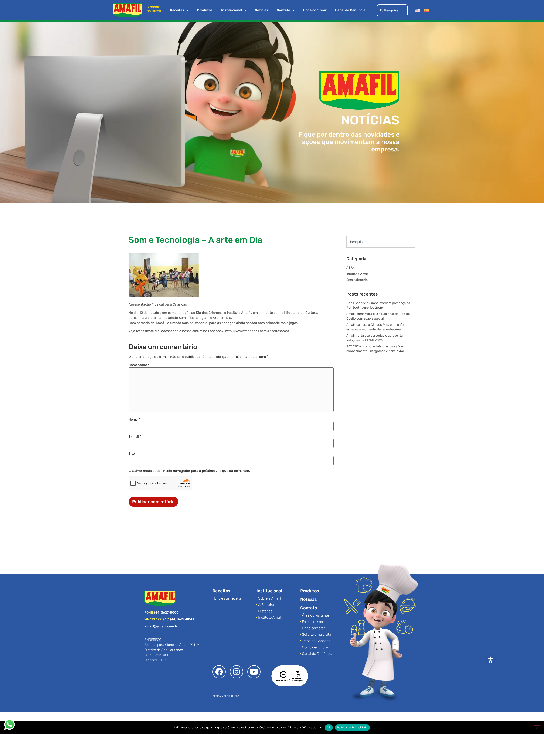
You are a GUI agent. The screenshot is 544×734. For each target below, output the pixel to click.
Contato (283, 10)
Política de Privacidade (352, 727)
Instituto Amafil (357, 274)
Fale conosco (312, 622)
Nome (134, 419)
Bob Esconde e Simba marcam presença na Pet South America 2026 (378, 305)
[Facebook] (219, 671)
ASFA (350, 268)
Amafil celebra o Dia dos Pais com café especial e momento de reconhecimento (376, 327)
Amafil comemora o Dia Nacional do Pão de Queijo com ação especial (378, 316)
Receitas (177, 10)
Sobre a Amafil (269, 598)
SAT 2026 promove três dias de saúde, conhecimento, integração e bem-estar (375, 348)
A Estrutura (267, 605)
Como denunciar (315, 647)
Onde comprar (315, 10)
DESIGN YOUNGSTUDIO (225, 696)
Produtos (205, 10)
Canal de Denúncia (350, 10)
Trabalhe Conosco (316, 641)
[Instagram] (236, 671)
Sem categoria (357, 280)
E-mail (135, 436)
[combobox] (392, 10)
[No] (537, 727)
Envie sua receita (228, 598)
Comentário (139, 365)
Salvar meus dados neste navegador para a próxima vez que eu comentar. (191, 471)
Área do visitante (315, 615)
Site (132, 453)
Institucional (231, 10)
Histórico (265, 611)
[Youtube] (254, 671)
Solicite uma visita (316, 634)
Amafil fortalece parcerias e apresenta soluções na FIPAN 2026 (374, 338)
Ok (329, 727)
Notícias (261, 10)
